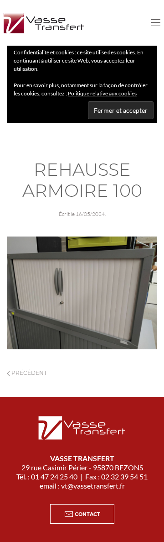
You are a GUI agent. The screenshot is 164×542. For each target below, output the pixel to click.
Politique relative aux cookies (102, 93)
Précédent (28, 372)
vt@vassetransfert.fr (93, 485)
